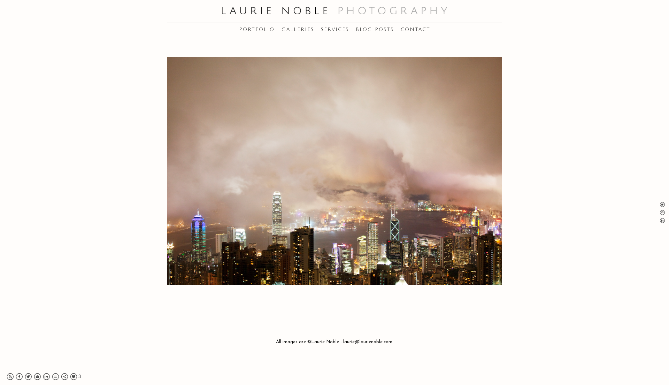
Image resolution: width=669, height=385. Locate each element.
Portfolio (257, 29)
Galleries (298, 29)
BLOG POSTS (375, 29)
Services (335, 29)
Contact (415, 29)
